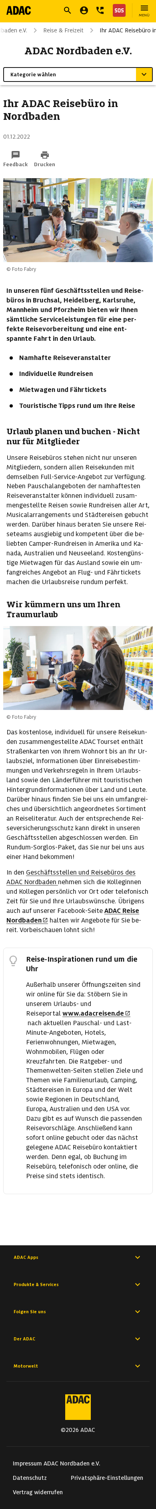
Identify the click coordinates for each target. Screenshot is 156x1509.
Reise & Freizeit (63, 30)
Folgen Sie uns (30, 1311)
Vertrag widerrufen (38, 1492)
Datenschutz (30, 1477)
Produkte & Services (36, 1284)
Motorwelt (26, 1366)
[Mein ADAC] (84, 10)
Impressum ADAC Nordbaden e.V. (56, 1463)
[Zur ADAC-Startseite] (18, 10)
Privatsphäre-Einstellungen (107, 1477)
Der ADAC (24, 1339)
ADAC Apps (26, 1257)
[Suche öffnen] (68, 10)
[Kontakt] (100, 10)
